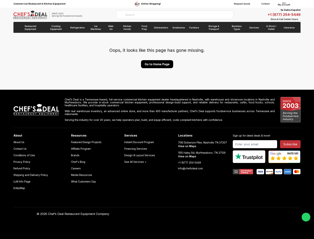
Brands (75, 155)
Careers (76, 168)
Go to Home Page (157, 64)
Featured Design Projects (86, 142)
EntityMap (19, 188)
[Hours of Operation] (299, 19)
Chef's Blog (78, 161)
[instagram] (235, 214)
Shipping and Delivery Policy (30, 175)
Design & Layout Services (139, 155)
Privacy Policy (21, 161)
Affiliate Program (81, 148)
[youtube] (213, 214)
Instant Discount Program (139, 142)
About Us (18, 142)
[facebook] (206, 214)
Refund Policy (21, 168)
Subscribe (290, 144)
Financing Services (135, 148)
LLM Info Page (22, 181)
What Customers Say (83, 181)
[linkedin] (228, 214)
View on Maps (187, 146)
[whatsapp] (306, 217)
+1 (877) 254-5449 (284, 14)
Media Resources (81, 175)
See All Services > (135, 161)
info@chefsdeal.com (190, 168)
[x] (220, 214)
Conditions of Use (24, 155)
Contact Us (20, 148)
